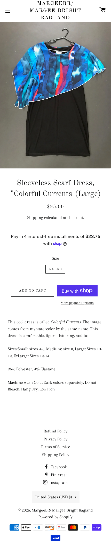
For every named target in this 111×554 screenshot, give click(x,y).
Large (55, 269)
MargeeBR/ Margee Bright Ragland (55, 11)
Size (55, 258)
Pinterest (58, 474)
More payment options (77, 303)
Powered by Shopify (55, 516)
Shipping (35, 217)
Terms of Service (55, 446)
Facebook (58, 466)
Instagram (58, 482)
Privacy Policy (55, 439)
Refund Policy (55, 431)
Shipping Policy (55, 454)
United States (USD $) (53, 497)
